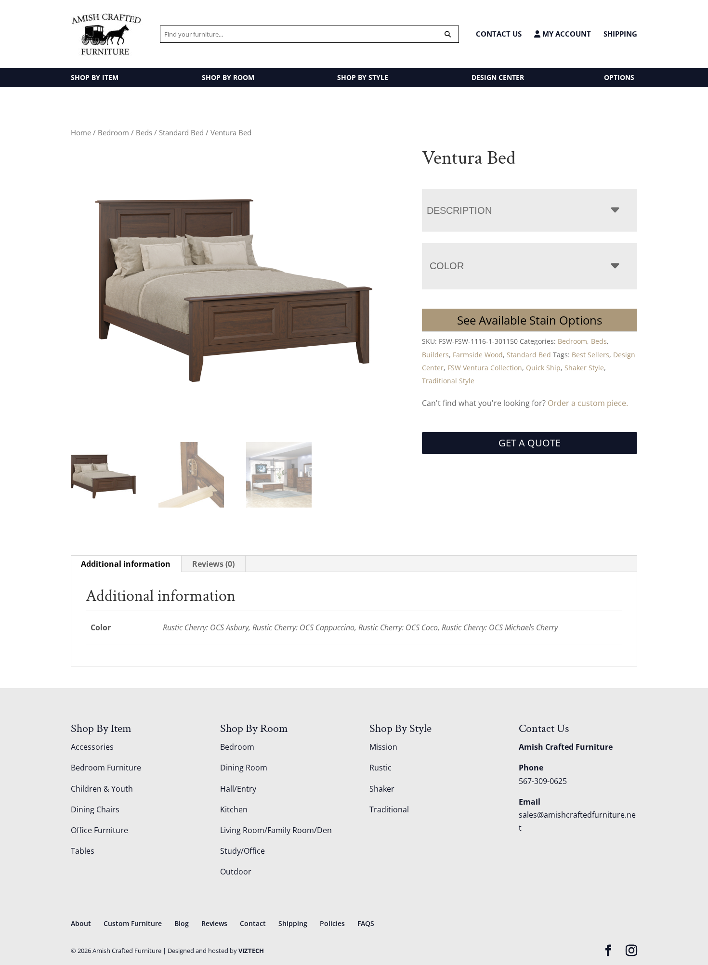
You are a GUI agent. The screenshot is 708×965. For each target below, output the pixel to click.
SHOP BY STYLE (362, 77)
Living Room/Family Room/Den (276, 830)
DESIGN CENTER (498, 77)
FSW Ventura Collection (484, 367)
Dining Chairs (95, 809)
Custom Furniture (133, 923)
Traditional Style (448, 380)
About (81, 923)
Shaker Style (584, 367)
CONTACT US (499, 33)
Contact (253, 923)
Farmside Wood (478, 354)
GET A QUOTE (529, 442)
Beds (144, 132)
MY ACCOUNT (565, 34)
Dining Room (243, 767)
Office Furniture (99, 830)
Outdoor (235, 871)
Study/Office (242, 851)
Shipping (620, 33)
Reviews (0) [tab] (213, 564)
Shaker (381, 788)
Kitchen (234, 809)
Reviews (214, 923)
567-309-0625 (543, 781)
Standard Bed (181, 132)
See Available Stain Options (529, 320)
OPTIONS (619, 77)
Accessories (92, 747)
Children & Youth (102, 788)
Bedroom (113, 132)
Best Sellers (590, 354)
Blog (181, 923)
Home (81, 132)
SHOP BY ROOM (228, 77)
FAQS (365, 923)
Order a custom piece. (588, 403)
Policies (332, 923)
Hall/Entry (238, 788)
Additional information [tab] (125, 564)
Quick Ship (543, 367)
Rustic (380, 767)
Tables (82, 851)
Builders (435, 354)
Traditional (389, 809)
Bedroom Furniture (106, 767)
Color (447, 266)
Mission (383, 747)
